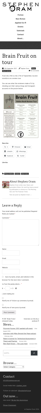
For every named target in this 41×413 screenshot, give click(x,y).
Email (4, 258)
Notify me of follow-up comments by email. (18, 301)
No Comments (35, 71)
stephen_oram (21, 385)
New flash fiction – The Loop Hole (15, 344)
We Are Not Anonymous (19, 400)
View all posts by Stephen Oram (20, 195)
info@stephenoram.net (11, 380)
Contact (20, 34)
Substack (20, 30)
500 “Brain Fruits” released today (9, 320)
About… (20, 38)
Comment (6, 218)
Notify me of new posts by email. (14, 307)
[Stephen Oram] (20, 8)
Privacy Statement (9, 405)
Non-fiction (20, 19)
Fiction (20, 15)
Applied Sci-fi (20, 22)
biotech (17, 174)
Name (4, 249)
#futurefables (9, 174)
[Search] (34, 353)
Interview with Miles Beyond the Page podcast (19, 333)
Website (5, 267)
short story (25, 174)
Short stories (7, 71)
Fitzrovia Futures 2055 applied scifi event (18, 328)
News (33, 68)
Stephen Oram (25, 68)
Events (20, 26)
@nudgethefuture (24, 391)
